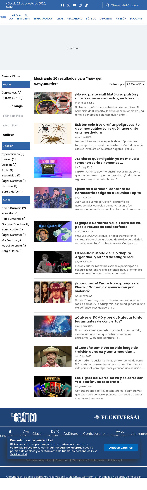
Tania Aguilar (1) (12, 229)
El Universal (7, 433)
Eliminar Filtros (11, 76)
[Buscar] (108, 5)
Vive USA (24, 433)
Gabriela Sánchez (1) (15, 224)
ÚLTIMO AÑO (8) (12, 98)
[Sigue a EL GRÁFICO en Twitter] (72, 472)
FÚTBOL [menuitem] (91, 18)
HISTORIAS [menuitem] (23, 18)
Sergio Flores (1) (12, 191)
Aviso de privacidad (38, 460)
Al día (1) (7, 170)
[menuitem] (61, 5)
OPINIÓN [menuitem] (121, 18)
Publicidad (115, 460)
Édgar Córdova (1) (14, 181)
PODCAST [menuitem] (136, 18)
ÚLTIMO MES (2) (12, 93)
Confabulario (94, 433)
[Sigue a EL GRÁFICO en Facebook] (69, 472)
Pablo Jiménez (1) (13, 219)
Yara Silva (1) (10, 213)
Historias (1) (9, 186)
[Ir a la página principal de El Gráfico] (3, 17)
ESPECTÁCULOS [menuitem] (43, 18)
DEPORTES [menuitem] (106, 18)
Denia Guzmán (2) (14, 208)
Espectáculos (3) (13, 154)
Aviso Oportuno (117, 433)
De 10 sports (53, 433)
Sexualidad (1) (11, 175)
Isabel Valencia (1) (14, 245)
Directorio (62, 460)
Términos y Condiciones (88, 460)
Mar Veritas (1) (11, 240)
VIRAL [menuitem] (60, 18)
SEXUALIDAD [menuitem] (74, 18)
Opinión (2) (9, 165)
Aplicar (8, 135)
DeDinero (71, 433)
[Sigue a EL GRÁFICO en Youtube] (77, 472)
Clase (37, 433)
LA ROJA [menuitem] (16, 15)
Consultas (139, 434)
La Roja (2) (9, 159)
